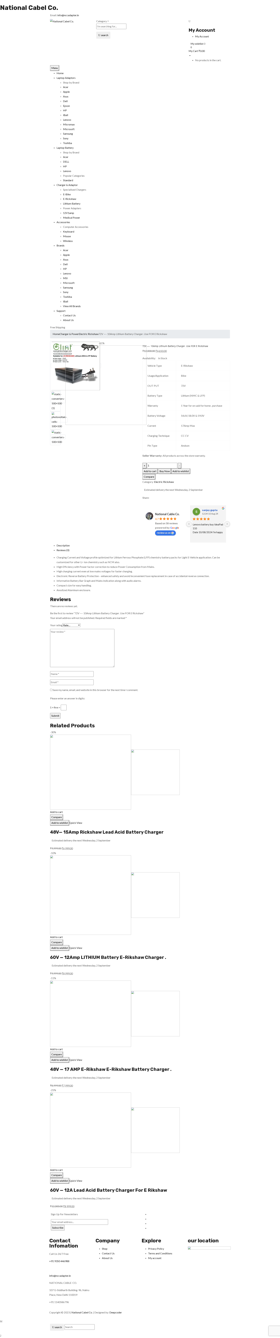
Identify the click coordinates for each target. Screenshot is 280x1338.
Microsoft (69, 129)
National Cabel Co (81, 1312)
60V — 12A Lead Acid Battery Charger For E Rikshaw (108, 1190)
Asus (65, 96)
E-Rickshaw (69, 198)
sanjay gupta (209, 509)
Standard (68, 180)
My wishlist (197, 43)
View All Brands (72, 306)
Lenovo (67, 119)
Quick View (76, 822)
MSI (65, 278)
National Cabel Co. (29, 7)
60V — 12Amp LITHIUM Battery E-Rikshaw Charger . (108, 957)
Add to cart (150, 471)
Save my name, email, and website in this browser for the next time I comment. (95, 689)
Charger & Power (69, 333)
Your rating (56, 625)
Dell (65, 101)
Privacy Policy (156, 1248)
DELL (66, 161)
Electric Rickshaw (89, 333)
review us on (164, 532)
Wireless (68, 240)
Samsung (68, 133)
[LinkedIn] (149, 502)
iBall (65, 115)
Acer (65, 87)
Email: (53, 15)
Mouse (67, 236)
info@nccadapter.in (68, 15)
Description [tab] (63, 545)
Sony (65, 138)
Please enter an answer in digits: (67, 698)
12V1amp (68, 212)
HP (65, 110)
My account (154, 1258)
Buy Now (164, 471)
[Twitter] (145, 502)
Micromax (69, 124)
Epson (66, 105)
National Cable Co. (167, 514)
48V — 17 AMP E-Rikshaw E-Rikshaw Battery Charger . (110, 1069)
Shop (104, 1248)
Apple (66, 91)
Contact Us (69, 315)
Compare (149, 476)
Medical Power (71, 217)
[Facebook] (143, 502)
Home (56, 333)
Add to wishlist (180, 471)
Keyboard (68, 231)
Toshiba (67, 142)
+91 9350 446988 (59, 1261)
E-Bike (67, 194)
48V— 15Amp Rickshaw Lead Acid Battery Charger (106, 832)
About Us (68, 320)
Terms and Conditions (160, 1253)
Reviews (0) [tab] (63, 550)
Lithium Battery (71, 203)
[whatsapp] (147, 502)
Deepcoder (115, 1312)
